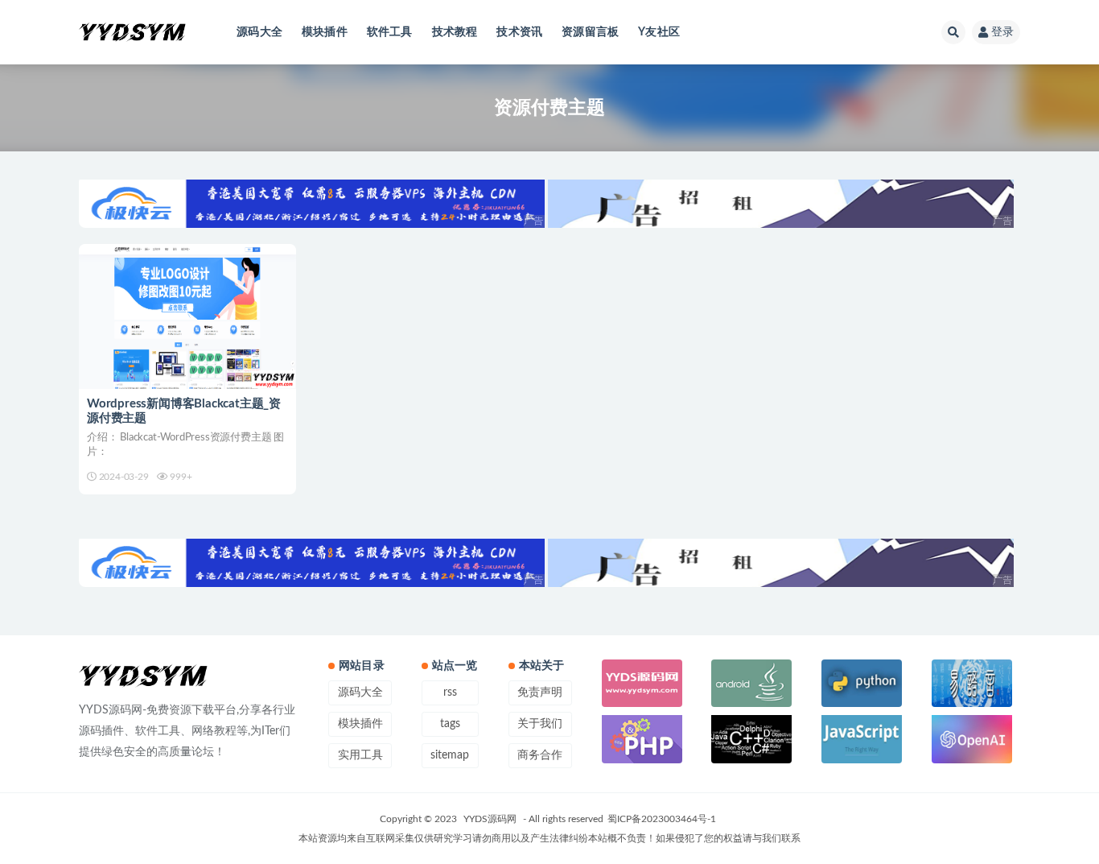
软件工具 (390, 32)
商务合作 (539, 755)
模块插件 (325, 32)
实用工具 (360, 755)
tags (450, 724)
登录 (1002, 32)
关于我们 (539, 724)
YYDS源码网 (490, 819)
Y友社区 (659, 32)
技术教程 (455, 32)
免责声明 (539, 692)
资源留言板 (590, 32)
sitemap (449, 755)
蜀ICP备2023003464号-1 (661, 819)
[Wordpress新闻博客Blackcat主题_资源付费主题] (187, 316)
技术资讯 (519, 32)
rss (450, 692)
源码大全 (259, 32)
